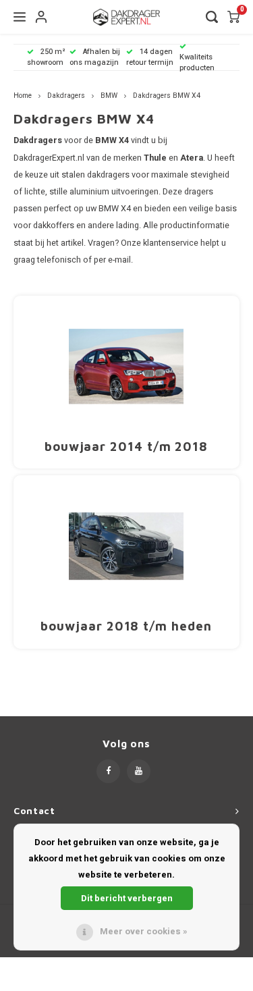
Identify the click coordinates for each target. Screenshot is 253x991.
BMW (109, 95)
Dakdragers (66, 95)
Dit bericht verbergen (127, 898)
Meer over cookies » (144, 931)
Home (22, 95)
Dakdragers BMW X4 (166, 95)
